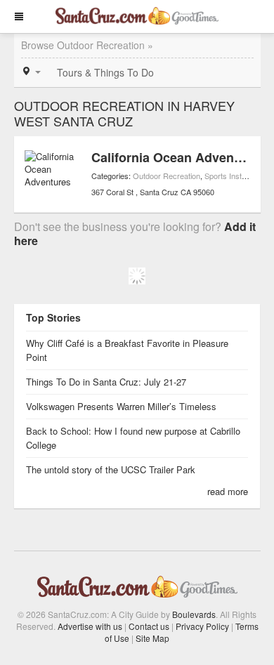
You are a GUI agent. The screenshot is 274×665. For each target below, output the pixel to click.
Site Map (152, 638)
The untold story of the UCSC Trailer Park (110, 469)
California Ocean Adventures (178, 157)
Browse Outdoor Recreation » (87, 45)
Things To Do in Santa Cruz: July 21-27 (106, 381)
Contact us (149, 626)
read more (227, 491)
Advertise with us (90, 626)
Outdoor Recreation (166, 175)
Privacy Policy (202, 626)
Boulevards (194, 614)
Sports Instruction (234, 175)
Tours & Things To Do (105, 72)
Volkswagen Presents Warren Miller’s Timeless (121, 406)
